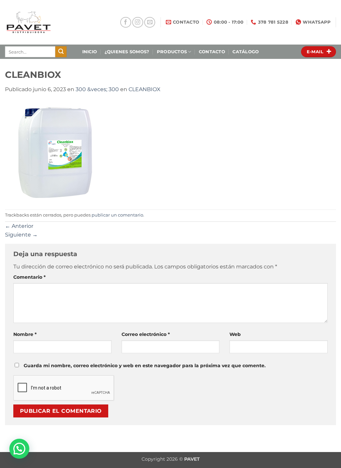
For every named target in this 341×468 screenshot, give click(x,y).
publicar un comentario (117, 215)
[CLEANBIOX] (55, 151)
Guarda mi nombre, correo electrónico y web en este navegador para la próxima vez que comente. (145, 366)
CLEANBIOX (145, 89)
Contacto (212, 51)
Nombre (25, 334)
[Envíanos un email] (149, 22)
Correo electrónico (146, 334)
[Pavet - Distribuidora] (51, 22)
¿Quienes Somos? (127, 51)
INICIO (89, 51)
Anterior (19, 226)
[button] (19, 449)
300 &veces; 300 (97, 89)
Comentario (29, 277)
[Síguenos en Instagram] (137, 22)
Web (235, 334)
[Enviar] (61, 52)
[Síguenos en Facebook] (125, 22)
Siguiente (21, 235)
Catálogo (245, 51)
